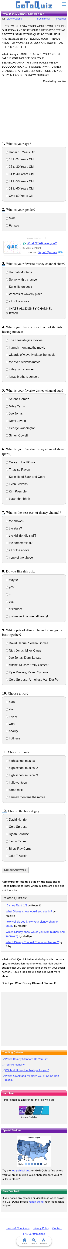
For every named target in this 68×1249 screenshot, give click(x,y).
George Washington (22, 428)
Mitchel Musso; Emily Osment (28, 665)
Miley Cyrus (16, 406)
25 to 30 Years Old (21, 166)
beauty (13, 731)
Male (11, 218)
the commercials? (20, 542)
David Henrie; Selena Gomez (28, 643)
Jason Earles (17, 841)
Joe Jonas (15, 413)
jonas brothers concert (23, 376)
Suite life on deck (20, 286)
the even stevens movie (24, 362)
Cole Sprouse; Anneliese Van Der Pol (33, 679)
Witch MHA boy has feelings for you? (27, 1070)
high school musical (22, 760)
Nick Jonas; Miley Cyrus (24, 650)
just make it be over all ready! (28, 616)
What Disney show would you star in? (29, 911)
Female (13, 225)
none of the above (20, 557)
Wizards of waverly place (25, 294)
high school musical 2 (23, 767)
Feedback (61, 18)
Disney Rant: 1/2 (16, 905)
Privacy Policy (41, 1228)
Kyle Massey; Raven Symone (28, 672)
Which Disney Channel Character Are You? (32, 942)
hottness (14, 738)
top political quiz (21, 1170)
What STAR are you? (42, 243)
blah (11, 702)
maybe (13, 579)
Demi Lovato (17, 420)
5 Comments (43, 18)
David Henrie (17, 819)
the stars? (15, 528)
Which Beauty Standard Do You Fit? (26, 1058)
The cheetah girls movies (25, 340)
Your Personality (15, 1064)
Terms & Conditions (17, 1228)
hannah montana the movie (26, 347)
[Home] (34, 5)
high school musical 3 (23, 775)
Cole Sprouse (17, 826)
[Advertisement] (34, 111)
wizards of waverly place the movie (32, 354)
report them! (36, 1201)
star (11, 709)
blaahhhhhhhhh (19, 498)
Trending (43, 1243)
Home (24, 1243)
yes (11, 587)
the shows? (16, 521)
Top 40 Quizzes (47, 252)
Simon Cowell (18, 435)
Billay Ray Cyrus (19, 848)
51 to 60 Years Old (21, 188)
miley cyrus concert (21, 369)
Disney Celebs (14, 18)
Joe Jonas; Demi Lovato (24, 657)
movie (12, 716)
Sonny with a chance (22, 279)
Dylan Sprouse (18, 834)
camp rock (15, 789)
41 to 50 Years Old (21, 181)
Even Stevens (18, 484)
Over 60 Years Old (20, 195)
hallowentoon (17, 782)
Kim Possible (17, 491)
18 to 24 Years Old (21, 159)
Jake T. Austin (17, 855)
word (11, 723)
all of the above (18, 301)
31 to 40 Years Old (21, 174)
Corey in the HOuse (21, 462)
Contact (57, 1228)
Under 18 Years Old (21, 152)
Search (34, 1243)
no (10, 594)
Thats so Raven (19, 469)
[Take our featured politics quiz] (34, 1151)
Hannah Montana (20, 272)
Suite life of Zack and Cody (26, 476)
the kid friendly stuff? (22, 535)
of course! (15, 609)
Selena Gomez (18, 399)
